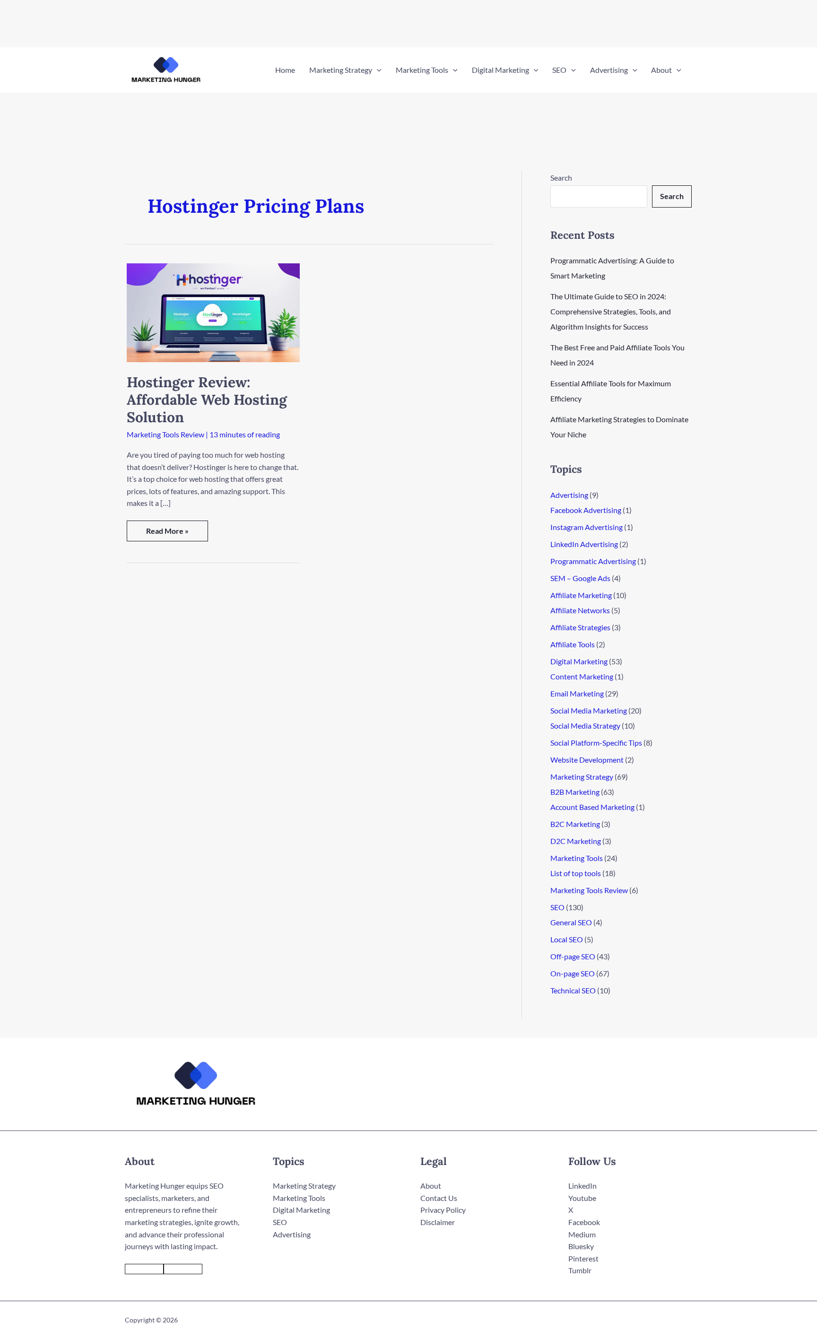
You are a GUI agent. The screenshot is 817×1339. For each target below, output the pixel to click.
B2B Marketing (575, 791)
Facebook (584, 1221)
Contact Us (438, 1197)
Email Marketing (577, 693)
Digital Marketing (579, 661)
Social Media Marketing (588, 710)
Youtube (582, 1197)
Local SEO (566, 939)
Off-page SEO (572, 956)
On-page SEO (572, 973)
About (430, 1185)
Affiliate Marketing (581, 595)
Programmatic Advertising (593, 560)
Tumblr (579, 1270)
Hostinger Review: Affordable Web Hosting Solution (207, 399)
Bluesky (581, 1246)
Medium (582, 1234)
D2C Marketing (575, 840)
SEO (557, 907)
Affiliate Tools (572, 644)
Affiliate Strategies (580, 627)
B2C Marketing (575, 823)
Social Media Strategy (585, 725)
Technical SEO (573, 990)
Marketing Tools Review (165, 434)
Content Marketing (581, 676)
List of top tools (575, 873)
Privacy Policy (443, 1209)
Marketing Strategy (581, 776)
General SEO (571, 922)
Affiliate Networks (580, 610)
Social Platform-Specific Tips (596, 742)
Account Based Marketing (592, 806)
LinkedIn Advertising (584, 543)
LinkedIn (582, 1185)
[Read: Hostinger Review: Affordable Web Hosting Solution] (213, 311)
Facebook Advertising (585, 509)
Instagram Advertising (586, 526)
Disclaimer (437, 1221)
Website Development (587, 759)
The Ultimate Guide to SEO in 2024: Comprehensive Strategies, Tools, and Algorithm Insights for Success (610, 311)
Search (561, 177)
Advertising (569, 494)
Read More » (167, 533)
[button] (377, 70)
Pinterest (583, 1258)
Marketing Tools (576, 857)
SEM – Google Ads (580, 578)
